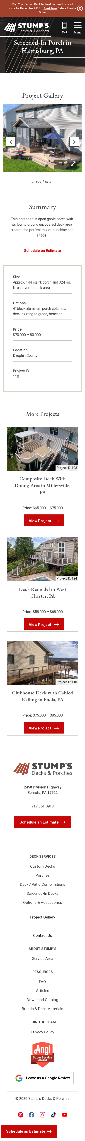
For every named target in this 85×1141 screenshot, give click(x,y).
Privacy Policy (42, 1032)
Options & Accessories (42, 902)
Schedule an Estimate (42, 251)
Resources (42, 972)
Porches (43, 875)
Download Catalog (42, 999)
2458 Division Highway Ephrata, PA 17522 (42, 790)
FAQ (42, 981)
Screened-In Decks (42, 893)
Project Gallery (42, 917)
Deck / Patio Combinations (42, 884)
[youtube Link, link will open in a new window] (64, 1115)
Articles (42, 990)
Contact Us (42, 935)
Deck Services (42, 857)
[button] (11, 142)
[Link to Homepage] (26, 28)
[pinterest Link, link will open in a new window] (20, 1115)
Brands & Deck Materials (42, 1008)
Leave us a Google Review (48, 1078)
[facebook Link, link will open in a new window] (31, 1115)
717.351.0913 (43, 806)
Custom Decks (42, 866)
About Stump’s (42, 949)
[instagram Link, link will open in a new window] (42, 1115)
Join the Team (42, 1022)
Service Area (42, 958)
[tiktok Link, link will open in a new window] (53, 1115)
